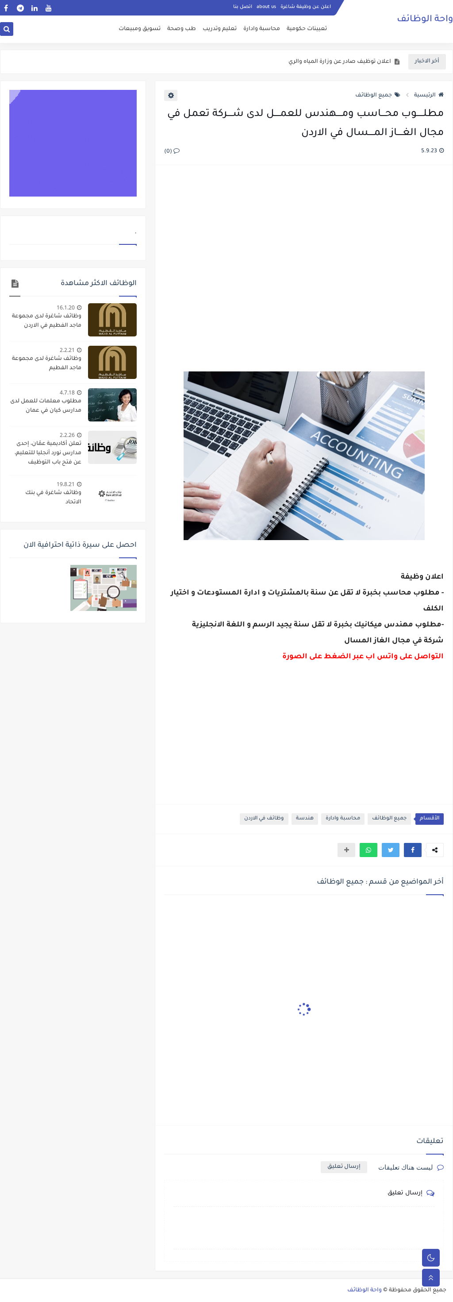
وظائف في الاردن (264, 819)
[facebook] (6, 8)
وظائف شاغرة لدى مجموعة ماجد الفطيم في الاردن (46, 321)
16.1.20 (66, 307)
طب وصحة (181, 29)
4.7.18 (67, 392)
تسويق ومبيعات (140, 29)
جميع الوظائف (373, 96)
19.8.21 (66, 484)
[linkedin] (34, 8)
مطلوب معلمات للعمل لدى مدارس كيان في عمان (45, 406)
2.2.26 (67, 435)
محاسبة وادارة (261, 29)
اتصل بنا (242, 7)
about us (266, 7)
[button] (413, 850)
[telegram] (20, 8)
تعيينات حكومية (307, 29)
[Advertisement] (303, 258)
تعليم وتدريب (220, 29)
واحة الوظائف (425, 20)
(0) (168, 152)
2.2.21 (67, 350)
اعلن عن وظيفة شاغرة (305, 7)
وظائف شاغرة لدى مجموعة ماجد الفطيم (46, 363)
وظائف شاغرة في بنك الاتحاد (53, 498)
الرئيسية (425, 96)
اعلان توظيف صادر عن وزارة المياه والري (339, 62)
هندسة (305, 819)
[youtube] (48, 8)
